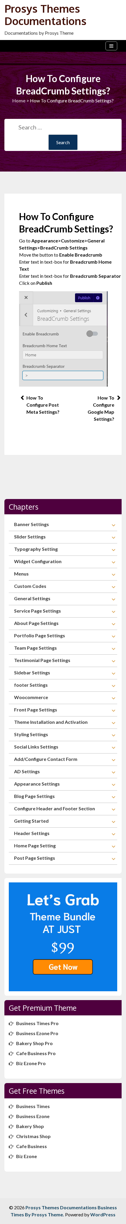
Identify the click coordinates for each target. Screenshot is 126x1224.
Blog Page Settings (34, 796)
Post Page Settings (34, 858)
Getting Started (31, 821)
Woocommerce (31, 697)
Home (18, 100)
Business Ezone (33, 1116)
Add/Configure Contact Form (45, 759)
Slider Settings (30, 536)
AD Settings (27, 771)
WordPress (102, 1214)
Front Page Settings (35, 709)
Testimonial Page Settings (42, 660)
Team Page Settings (35, 648)
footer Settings (31, 685)
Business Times (33, 1106)
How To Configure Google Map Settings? (101, 408)
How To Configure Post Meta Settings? (42, 405)
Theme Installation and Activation (51, 722)
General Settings (32, 598)
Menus (21, 573)
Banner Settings (31, 524)
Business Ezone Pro (37, 1033)
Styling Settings (31, 734)
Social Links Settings (36, 746)
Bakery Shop (30, 1126)
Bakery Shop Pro (34, 1043)
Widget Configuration (38, 561)
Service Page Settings (37, 610)
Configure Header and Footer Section (54, 808)
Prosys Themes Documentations (45, 14)
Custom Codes (30, 586)
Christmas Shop (33, 1136)
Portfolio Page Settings (39, 635)
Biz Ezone (26, 1156)
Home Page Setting (35, 845)
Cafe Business (31, 1146)
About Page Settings (36, 623)
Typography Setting (36, 549)
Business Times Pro (37, 1023)
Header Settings (32, 833)
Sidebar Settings (32, 672)
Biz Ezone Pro (31, 1063)
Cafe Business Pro (36, 1053)
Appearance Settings (37, 783)
